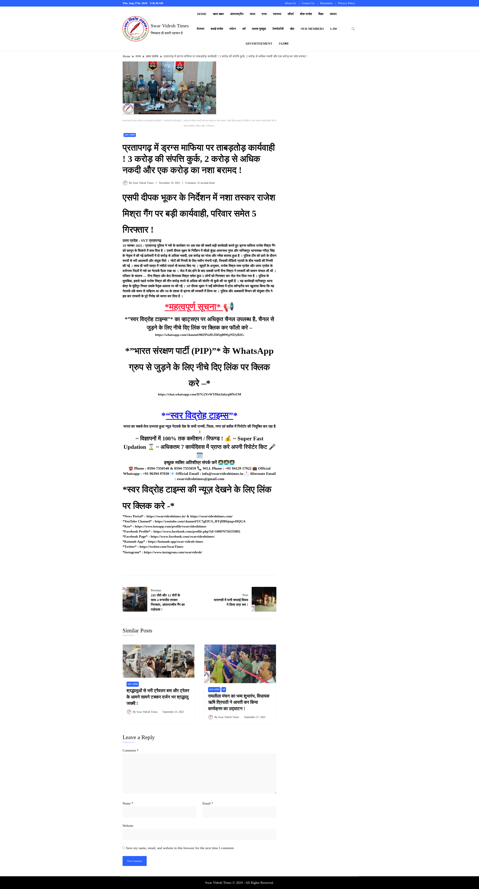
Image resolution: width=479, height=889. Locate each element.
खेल (292, 28)
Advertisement (258, 43)
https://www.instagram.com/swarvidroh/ (173, 552)
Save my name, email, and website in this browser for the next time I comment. (180, 848)
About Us (290, 3)
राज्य (264, 14)
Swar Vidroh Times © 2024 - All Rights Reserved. (239, 883)
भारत (252, 14)
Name (128, 803)
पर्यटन (232, 28)
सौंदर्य (291, 14)
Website (128, 826)
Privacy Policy (346, 3)
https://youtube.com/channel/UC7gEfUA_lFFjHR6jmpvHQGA (200, 521)
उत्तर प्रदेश (129, 135)
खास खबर (218, 14)
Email (207, 803)
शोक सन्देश (306, 14)
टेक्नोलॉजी (278, 28)
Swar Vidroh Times (170, 25)
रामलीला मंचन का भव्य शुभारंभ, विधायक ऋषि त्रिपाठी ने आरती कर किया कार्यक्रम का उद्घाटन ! (238, 702)
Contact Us (308, 3)
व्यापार (333, 14)
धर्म (243, 28)
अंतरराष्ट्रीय (236, 14)
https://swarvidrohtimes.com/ (212, 516)
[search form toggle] (353, 28)
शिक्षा (321, 14)
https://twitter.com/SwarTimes (161, 546)
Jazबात (283, 43)
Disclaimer (326, 3)
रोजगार (200, 28)
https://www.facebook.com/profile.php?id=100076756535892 (196, 531)
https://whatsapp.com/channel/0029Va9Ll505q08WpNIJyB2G (199, 335)
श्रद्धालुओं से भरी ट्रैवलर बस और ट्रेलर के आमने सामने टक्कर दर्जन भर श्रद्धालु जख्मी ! (157, 697)
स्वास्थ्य (277, 14)
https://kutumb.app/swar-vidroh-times (175, 541)
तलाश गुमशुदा (259, 28)
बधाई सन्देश (217, 28)
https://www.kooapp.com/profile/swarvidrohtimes (170, 526)
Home (202, 14)
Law (333, 28)
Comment (130, 750)
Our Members (312, 28)
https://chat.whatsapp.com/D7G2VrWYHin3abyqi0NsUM (199, 394)
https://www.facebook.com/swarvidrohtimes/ (183, 536)
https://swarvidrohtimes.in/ (166, 516)
